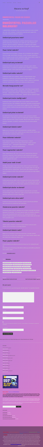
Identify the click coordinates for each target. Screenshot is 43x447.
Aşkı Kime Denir (5, 412)
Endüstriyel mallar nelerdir (27, 262)
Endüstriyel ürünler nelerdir (18, 268)
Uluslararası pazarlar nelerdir (16, 272)
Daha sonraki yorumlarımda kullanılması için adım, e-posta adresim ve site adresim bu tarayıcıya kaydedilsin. (21, 324)
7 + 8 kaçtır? (5, 327)
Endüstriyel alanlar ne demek (17, 262)
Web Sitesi (5, 316)
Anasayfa (4, 2)
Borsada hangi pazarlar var (7, 262)
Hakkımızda (19, 2)
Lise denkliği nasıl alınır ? (6, 368)
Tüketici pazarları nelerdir (7, 272)
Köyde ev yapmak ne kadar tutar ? (8, 370)
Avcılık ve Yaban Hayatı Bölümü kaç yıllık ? (9, 355)
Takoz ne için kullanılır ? (6, 363)
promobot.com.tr (11, 253)
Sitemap (31, 339)
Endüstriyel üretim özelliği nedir (7, 268)
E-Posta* (4, 310)
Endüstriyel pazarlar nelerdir (17, 264)
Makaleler (8, 259)
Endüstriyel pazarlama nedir (7, 264)
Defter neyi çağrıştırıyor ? (6, 365)
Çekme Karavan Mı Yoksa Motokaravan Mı (9, 418)
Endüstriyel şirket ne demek (17, 266)
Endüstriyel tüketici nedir (26, 266)
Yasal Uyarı (14, 2)
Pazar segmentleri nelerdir (16, 270)
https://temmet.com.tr (25, 339)
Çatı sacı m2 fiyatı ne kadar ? (7, 347)
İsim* (4, 305)
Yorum (4, 291)
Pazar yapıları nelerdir (32, 270)
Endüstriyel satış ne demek (7, 266)
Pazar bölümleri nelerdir (6, 270)
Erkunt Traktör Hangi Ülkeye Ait (7, 415)
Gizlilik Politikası (9, 2)
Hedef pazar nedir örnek (27, 268)
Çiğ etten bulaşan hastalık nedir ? (7, 360)
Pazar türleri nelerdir (24, 270)
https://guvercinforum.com (5, 339)
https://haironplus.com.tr (16, 339)
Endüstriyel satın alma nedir (27, 264)
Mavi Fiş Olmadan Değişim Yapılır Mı (33, 279)
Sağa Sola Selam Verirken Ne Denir (10, 279)
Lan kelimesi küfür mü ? (6, 350)
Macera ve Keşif (21, 8)
